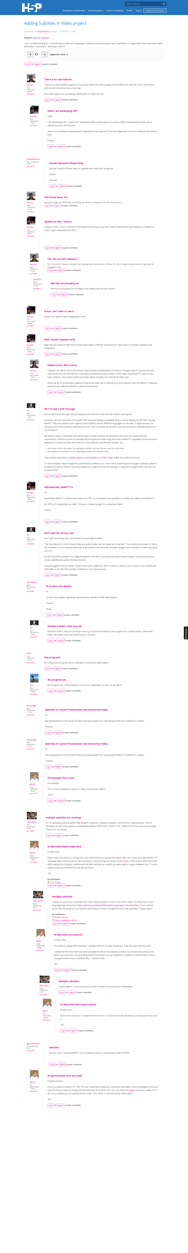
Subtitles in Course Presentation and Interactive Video (76, 709)
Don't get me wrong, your (59, 532)
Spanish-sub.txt (61, 917)
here (126, 861)
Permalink (30, 94)
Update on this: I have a (58, 221)
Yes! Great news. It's (56, 197)
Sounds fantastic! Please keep (66, 163)
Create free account (155, 10)
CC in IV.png (55, 882)
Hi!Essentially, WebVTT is (58, 487)
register (37, 64)
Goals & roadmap (115, 10)
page (132, 1090)
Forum (129, 10)
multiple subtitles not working (63, 817)
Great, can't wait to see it (59, 311)
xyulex (33, 116)
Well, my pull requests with (59, 339)
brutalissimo (43, 31)
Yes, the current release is (62, 258)
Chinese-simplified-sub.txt (66, 920)
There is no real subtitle (58, 79)
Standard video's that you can (64, 626)
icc (28, 410)
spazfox (37, 279)
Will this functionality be (65, 283)
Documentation (95, 10)
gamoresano (33, 1043)
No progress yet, (57, 679)
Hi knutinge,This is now (60, 777)
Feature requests (41, 37)
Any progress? (52, 657)
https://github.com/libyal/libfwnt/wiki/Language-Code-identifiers (108, 905)
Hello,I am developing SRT (62, 110)
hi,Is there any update (58, 586)
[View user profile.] (31, 81)
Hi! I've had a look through (59, 408)
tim (32, 685)
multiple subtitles (62, 896)
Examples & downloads (74, 10)
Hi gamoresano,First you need (64, 1075)
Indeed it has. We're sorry (62, 365)
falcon (30, 84)
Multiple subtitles (68, 981)
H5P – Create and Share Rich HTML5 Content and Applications (32, 8)
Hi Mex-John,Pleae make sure (64, 846)
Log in (139, 10)
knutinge (31, 705)
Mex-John (32, 821)
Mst (29, 653)
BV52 (32, 784)
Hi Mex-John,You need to (68, 934)
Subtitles (54, 1047)
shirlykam (32, 582)
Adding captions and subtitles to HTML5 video (91, 457)
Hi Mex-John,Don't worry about (78, 1004)
